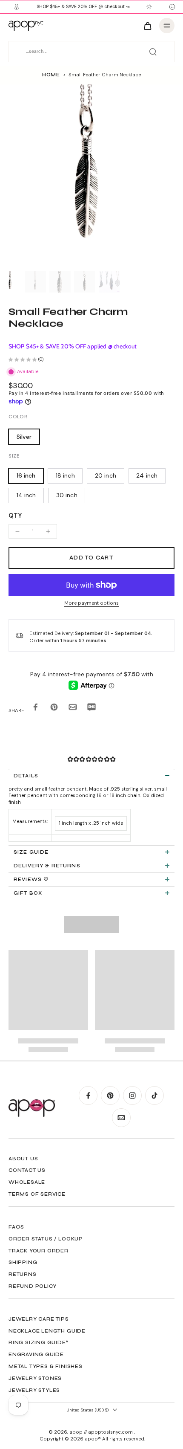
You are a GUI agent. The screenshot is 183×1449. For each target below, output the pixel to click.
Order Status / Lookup (46, 1239)
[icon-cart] (147, 25)
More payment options (91, 603)
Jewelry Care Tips (39, 1319)
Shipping (23, 1262)
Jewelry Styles (34, 1390)
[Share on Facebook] (35, 708)
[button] (91, 558)
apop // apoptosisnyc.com (101, 1432)
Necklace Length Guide (47, 1331)
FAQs (16, 1227)
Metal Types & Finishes (46, 1366)
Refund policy (32, 1286)
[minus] (17, 531)
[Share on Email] (72, 708)
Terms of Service (37, 1194)
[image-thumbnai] (10, 282)
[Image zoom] (91, 176)
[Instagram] (132, 1095)
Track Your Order (39, 1251)
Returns (23, 1274)
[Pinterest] (110, 1095)
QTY (15, 515)
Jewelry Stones (35, 1378)
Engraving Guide (36, 1354)
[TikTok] (154, 1095)
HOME (51, 75)
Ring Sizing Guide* (39, 1342)
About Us (23, 1159)
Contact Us (27, 1170)
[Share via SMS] (91, 708)
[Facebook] (88, 1095)
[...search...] (153, 52)
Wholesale (27, 1182)
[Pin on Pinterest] (54, 708)
